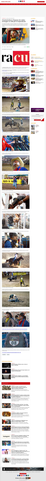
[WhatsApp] (5, 46)
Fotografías (4, 354)
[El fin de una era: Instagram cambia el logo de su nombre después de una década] (6, 437)
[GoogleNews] (24, 475)
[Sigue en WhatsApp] (27, 46)
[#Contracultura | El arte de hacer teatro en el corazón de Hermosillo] (6, 371)
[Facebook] (19, 1)
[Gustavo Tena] (32, 65)
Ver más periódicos (41, 1)
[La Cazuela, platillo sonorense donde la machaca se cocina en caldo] (6, 415)
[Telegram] (7, 46)
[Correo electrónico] (9, 46)
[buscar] (44, 4)
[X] (20, 1)
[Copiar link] (11, 46)
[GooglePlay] (28, 475)
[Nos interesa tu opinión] (23, 469)
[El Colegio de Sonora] (32, 57)
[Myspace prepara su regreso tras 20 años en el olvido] (33, 82)
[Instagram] (24, 1)
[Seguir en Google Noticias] (29, 46)
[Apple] (26, 475)
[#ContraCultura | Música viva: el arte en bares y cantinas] (6, 365)
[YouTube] (22, 1)
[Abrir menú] (1, 4)
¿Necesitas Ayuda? (23, 473)
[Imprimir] (12, 46)
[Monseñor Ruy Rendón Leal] (32, 61)
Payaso (8, 354)
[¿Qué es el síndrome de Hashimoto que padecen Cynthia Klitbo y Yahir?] (6, 422)
